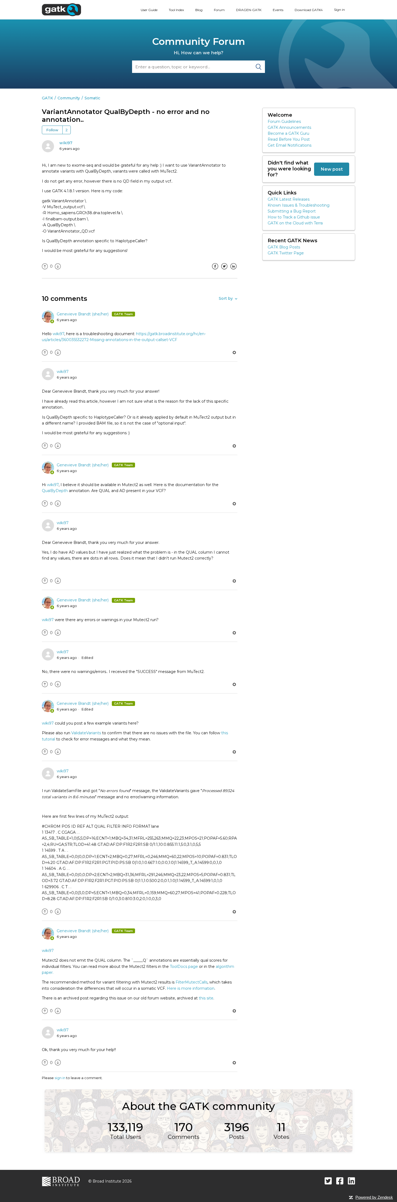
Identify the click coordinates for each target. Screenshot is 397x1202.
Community (69, 98)
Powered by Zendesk (374, 1197)
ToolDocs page (184, 966)
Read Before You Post (289, 139)
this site (205, 998)
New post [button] (332, 169)
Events (278, 10)
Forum (219, 10)
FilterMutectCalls (191, 982)
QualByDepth (55, 490)
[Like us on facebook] (340, 1180)
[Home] (61, 9)
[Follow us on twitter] (328, 1180)
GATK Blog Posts (284, 247)
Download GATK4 (309, 10)
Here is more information (190, 988)
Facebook (215, 270)
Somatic (92, 98)
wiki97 (65, 142)
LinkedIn (233, 270)
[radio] (45, 266)
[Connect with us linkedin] (351, 1180)
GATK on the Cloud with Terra (295, 223)
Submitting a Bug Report (292, 211)
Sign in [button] (339, 10)
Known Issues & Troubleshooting (298, 205)
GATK (47, 98)
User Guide (149, 10)
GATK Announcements (289, 127)
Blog (199, 10)
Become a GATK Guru (288, 133)
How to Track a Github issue (294, 217)
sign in (60, 1078)
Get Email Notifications (289, 145)
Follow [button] (52, 130)
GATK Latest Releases (288, 199)
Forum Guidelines (284, 121)
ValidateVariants (86, 732)
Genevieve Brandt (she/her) (83, 314)
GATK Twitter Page (286, 253)
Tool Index (176, 10)
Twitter (224, 270)
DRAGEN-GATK (248, 10)
